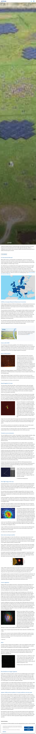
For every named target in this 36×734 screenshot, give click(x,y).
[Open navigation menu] (34, 1)
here (29, 334)
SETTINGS (28, 729)
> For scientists (4, 254)
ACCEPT (29, 727)
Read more (4, 731)
